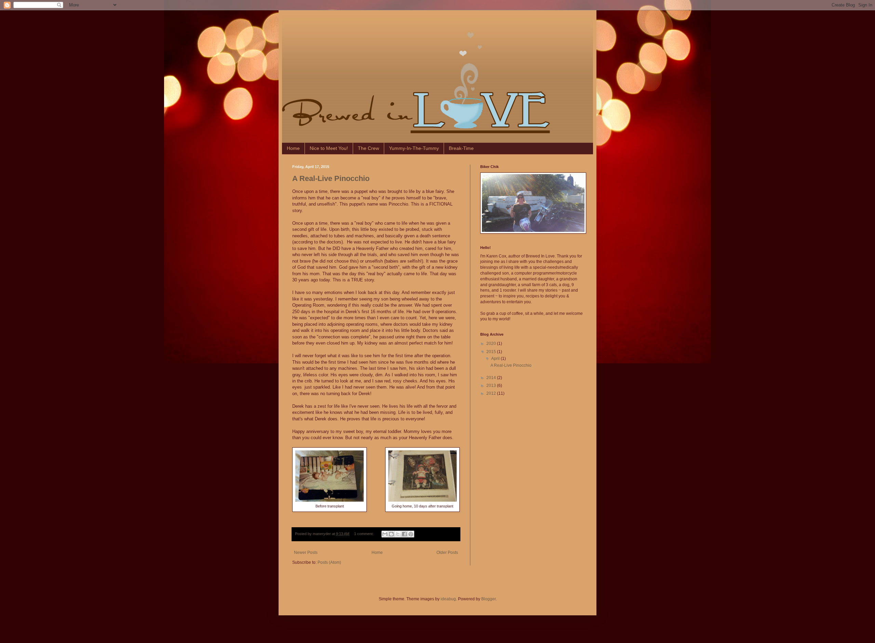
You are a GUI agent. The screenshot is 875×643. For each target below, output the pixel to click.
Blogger (488, 599)
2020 (491, 343)
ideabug (448, 599)
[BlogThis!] (391, 534)
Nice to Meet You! (329, 148)
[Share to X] (397, 534)
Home (293, 148)
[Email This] (384, 534)
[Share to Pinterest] (410, 534)
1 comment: (364, 534)
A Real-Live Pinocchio (330, 178)
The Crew (368, 148)
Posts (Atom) (329, 562)
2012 (491, 393)
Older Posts (447, 552)
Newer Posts (306, 552)
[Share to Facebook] (404, 534)
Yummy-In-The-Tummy (414, 148)
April (496, 358)
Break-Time (461, 148)
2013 (491, 385)
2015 (491, 351)
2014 (491, 377)
